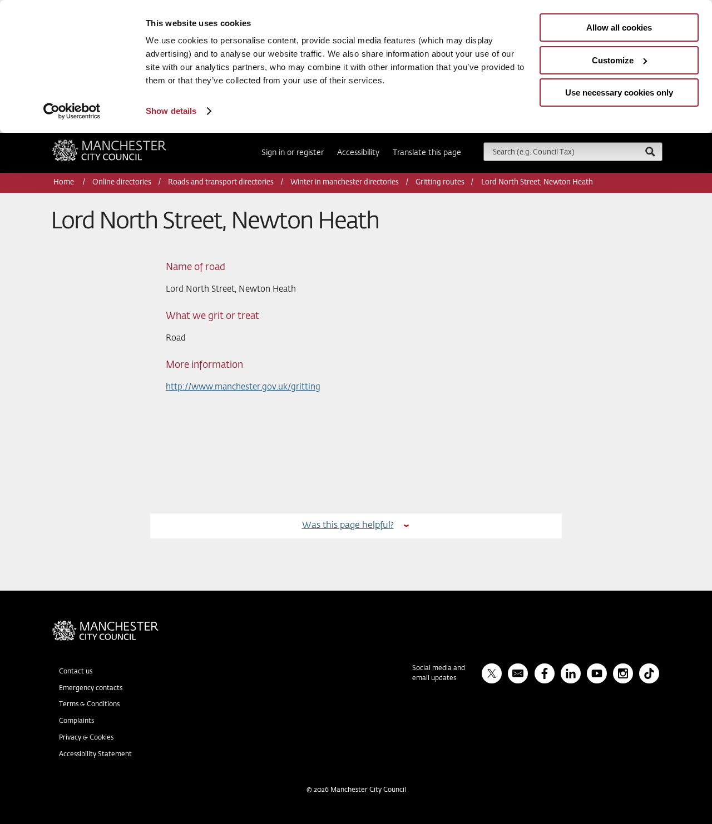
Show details (171, 111)
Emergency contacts (90, 688)
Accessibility (358, 153)
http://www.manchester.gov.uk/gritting (243, 387)
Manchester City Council (124, 144)
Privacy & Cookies (86, 738)
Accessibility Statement (95, 754)
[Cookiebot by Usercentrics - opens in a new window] (72, 111)
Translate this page (427, 153)
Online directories (121, 182)
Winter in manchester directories (344, 182)
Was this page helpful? (348, 525)
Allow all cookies (619, 27)
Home (64, 182)
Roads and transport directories (221, 182)
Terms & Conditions (89, 704)
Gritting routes (440, 182)
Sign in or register (292, 153)
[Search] (649, 151)
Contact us (75, 671)
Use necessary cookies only (619, 92)
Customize (613, 60)
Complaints (76, 721)
